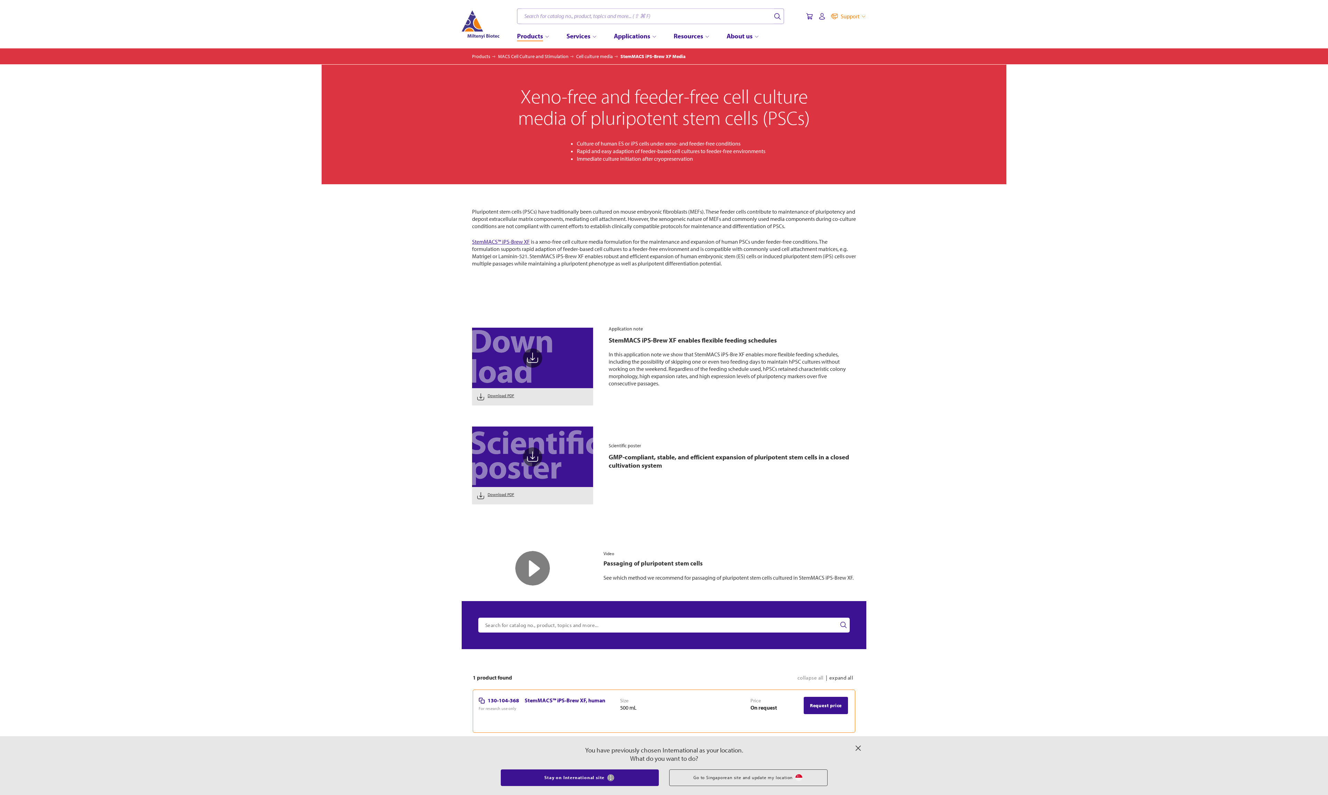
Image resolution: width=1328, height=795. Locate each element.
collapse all (810, 711)
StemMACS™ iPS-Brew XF (501, 241)
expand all (841, 711)
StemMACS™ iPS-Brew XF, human (565, 733)
